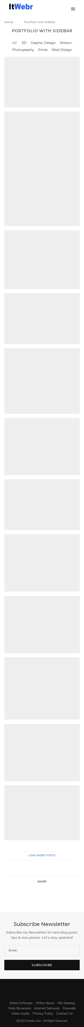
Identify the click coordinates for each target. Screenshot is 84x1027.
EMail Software (21, 1003)
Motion (66, 43)
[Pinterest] (57, 6)
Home (8, 22)
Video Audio (20, 1013)
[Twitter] (48, 6)
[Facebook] (44, 6)
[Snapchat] (66, 6)
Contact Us (64, 1013)
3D (24, 43)
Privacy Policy (43, 1013)
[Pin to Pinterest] (45, 887)
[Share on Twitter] (41, 887)
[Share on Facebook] (36, 887)
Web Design (62, 50)
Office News (45, 1003)
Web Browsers (19, 1008)
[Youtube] (62, 6)
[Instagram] (53, 6)
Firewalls (69, 1008)
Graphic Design (43, 43)
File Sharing (66, 1003)
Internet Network (47, 1008)
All (14, 43)
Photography (23, 50)
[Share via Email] (50, 887)
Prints (42, 50)
